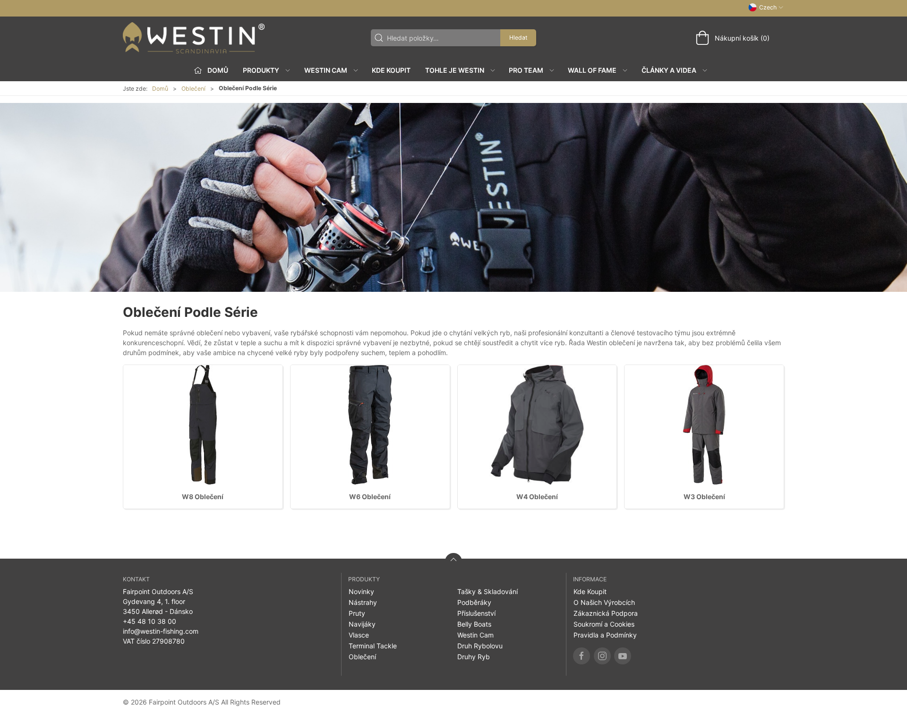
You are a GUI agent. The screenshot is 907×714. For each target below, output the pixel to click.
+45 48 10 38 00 (149, 621)
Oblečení (193, 88)
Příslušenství (476, 613)
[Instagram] (602, 655)
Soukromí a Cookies (603, 624)
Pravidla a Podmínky (605, 635)
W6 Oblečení (370, 497)
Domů (160, 88)
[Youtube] (622, 655)
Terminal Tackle (373, 646)
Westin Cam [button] (325, 70)
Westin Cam (475, 635)
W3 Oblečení (704, 497)
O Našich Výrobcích (604, 602)
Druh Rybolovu (480, 646)
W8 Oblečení (202, 497)
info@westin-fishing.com (160, 631)
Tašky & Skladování (487, 591)
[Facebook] (581, 655)
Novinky (361, 591)
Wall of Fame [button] (592, 70)
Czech (768, 7)
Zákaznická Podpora (605, 613)
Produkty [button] (261, 70)
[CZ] (194, 38)
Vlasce (359, 635)
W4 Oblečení (537, 497)
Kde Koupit (391, 70)
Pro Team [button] (526, 70)
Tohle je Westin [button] (454, 70)
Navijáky (362, 624)
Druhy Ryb (473, 657)
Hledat (518, 37)
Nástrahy (363, 602)
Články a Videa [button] (669, 70)
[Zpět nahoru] (453, 561)
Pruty (357, 613)
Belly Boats (474, 624)
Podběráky (474, 602)
